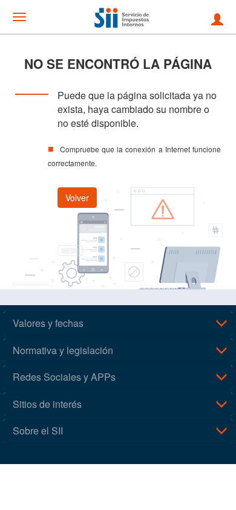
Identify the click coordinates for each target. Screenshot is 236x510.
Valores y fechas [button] (48, 323)
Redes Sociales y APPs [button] (64, 377)
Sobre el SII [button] (38, 430)
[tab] (118, 323)
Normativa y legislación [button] (63, 350)
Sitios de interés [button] (47, 404)
